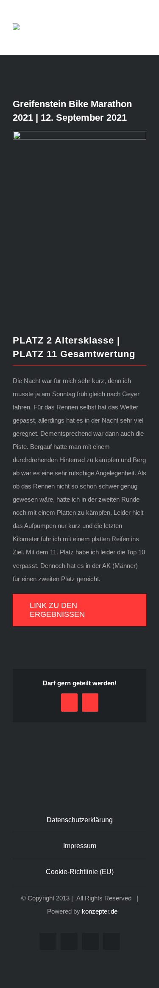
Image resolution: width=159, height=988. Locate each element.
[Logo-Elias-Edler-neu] (33, 26)
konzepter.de (99, 911)
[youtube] (90, 941)
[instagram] (69, 941)
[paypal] (111, 941)
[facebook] (47, 941)
